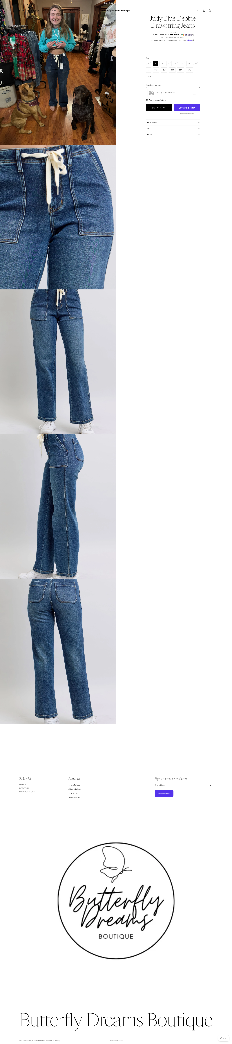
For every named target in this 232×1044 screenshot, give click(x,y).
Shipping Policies (74, 789)
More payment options (187, 113)
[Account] (204, 11)
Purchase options (153, 85)
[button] (173, 34)
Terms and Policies (116, 1040)
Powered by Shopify (53, 1040)
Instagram (24, 788)
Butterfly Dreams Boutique (35, 1040)
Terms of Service (74, 798)
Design (149, 135)
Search (22, 785)
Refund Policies (74, 785)
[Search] (198, 11)
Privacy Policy (73, 793)
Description (151, 123)
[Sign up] (210, 785)
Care (148, 129)
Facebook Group (27, 792)
